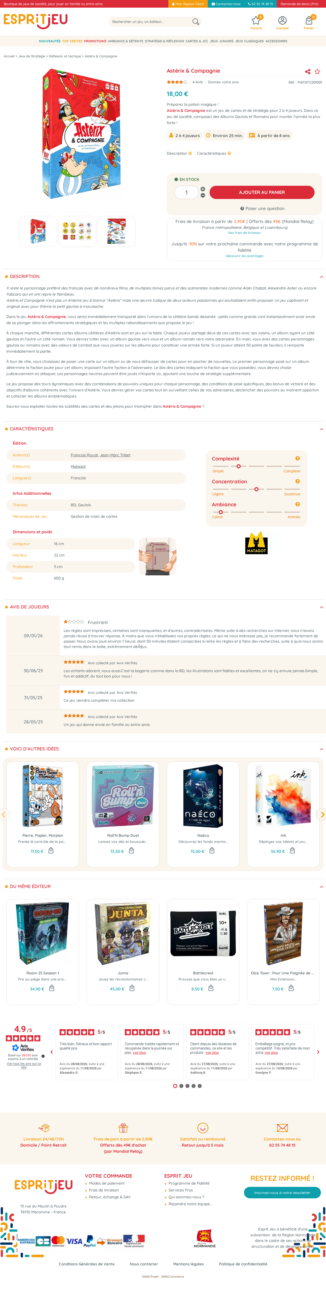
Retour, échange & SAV (109, 1197)
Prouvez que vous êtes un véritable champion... (218, 979)
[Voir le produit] (212, 851)
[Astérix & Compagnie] (38, 231)
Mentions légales (188, 1264)
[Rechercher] (196, 22)
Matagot (78, 466)
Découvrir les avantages (244, 256)
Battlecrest (203, 973)
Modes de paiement (106, 1183)
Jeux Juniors (222, 41)
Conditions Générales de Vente (87, 1264)
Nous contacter (144, 1264)
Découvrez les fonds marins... (203, 841)
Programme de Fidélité (189, 1183)
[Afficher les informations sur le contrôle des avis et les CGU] (43, 1056)
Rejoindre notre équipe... (190, 1203)
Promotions (95, 41)
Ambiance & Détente (125, 41)
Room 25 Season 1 (42, 973)
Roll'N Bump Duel (123, 835)
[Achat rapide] (51, 851)
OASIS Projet (150, 1276)
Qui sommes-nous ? (186, 1197)
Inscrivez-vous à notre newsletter (282, 1192)
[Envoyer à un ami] (307, 71)
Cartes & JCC (197, 41)
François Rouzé (84, 455)
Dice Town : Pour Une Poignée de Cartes (283, 973)
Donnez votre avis (223, 82)
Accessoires (276, 41)
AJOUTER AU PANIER (262, 192)
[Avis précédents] (51, 1052)
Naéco (203, 835)
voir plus (139, 1053)
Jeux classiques (249, 41)
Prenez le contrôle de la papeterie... (48, 841)
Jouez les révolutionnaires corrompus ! (131, 979)
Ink (283, 835)
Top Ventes (72, 41)
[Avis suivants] (318, 1052)
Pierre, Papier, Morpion (42, 835)
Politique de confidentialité (243, 1264)
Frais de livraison (103, 1190)
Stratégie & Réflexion (164, 41)
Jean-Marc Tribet (115, 455)
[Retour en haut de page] (316, 1285)
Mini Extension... (283, 979)
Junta (123, 973)
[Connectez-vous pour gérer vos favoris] (317, 71)
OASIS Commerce (172, 1276)
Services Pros (180, 1190)
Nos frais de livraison (244, 233)
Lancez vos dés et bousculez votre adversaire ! (138, 841)
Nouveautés (50, 41)
